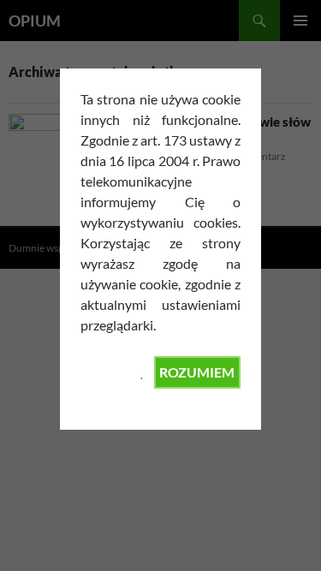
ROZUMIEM (197, 372)
